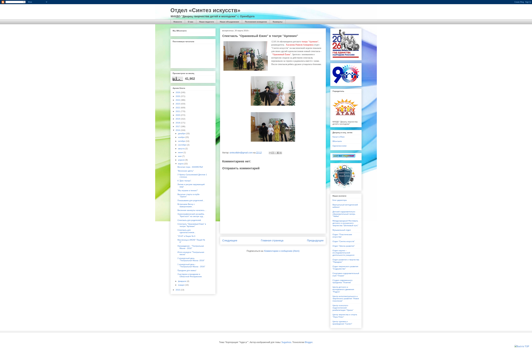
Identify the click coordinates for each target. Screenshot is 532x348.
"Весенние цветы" (185, 171)
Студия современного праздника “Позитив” (342, 281)
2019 (178, 119)
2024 (178, 100)
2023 (178, 104)
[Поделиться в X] (275, 152)
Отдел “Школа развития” (343, 246)
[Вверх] (522, 346)
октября (182, 141)
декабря (182, 133)
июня (180, 152)
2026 (178, 92)
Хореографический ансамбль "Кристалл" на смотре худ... (190, 215)
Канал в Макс (338, 137)
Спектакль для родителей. (189, 220)
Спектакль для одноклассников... (186, 231)
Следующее (229, 240)
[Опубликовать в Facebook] (278, 152)
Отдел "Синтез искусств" (343, 241)
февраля (182, 281)
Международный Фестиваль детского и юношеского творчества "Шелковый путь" (345, 223)
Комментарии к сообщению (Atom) (281, 251)
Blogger (308, 342)
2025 (178, 96)
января (181, 285)
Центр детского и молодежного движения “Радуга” (343, 289)
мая (180, 156)
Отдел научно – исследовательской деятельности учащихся (343, 252)
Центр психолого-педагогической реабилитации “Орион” (342, 307)
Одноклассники (339, 146)
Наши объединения (229, 22)
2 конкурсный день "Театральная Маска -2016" (191, 259)
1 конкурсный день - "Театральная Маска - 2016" (191, 265)
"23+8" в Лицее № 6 (186, 236)
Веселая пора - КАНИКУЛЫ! (190, 167)
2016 (178, 130)
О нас (190, 22)
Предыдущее (315, 240)
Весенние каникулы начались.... (192, 210)
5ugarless (286, 342)
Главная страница (272, 240)
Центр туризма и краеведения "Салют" (342, 322)
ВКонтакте (337, 141)
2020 (178, 115)
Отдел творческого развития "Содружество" (345, 267)
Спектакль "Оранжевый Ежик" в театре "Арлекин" (191, 225)
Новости (177, 22)
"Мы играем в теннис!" (187, 190)
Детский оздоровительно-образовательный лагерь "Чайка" (344, 214)
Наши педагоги (206, 22)
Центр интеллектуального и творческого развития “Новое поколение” (345, 298)
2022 (178, 108)
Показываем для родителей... (190, 200)
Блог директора (339, 200)
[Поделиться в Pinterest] (280, 152)
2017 (178, 126)
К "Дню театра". (184, 181)
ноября (181, 137)
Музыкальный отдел (341, 230)
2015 (178, 290)
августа (181, 148)
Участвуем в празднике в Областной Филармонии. (189, 275)
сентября (182, 145)
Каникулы (277, 22)
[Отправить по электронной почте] (270, 152)
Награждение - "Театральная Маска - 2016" (190, 247)
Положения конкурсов (256, 22)
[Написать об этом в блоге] (272, 152)
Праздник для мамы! (186, 270)
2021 (178, 111)
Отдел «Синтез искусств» (205, 10)
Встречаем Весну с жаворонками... (186, 205)
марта (181, 164)
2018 (178, 123)
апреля (181, 160)
